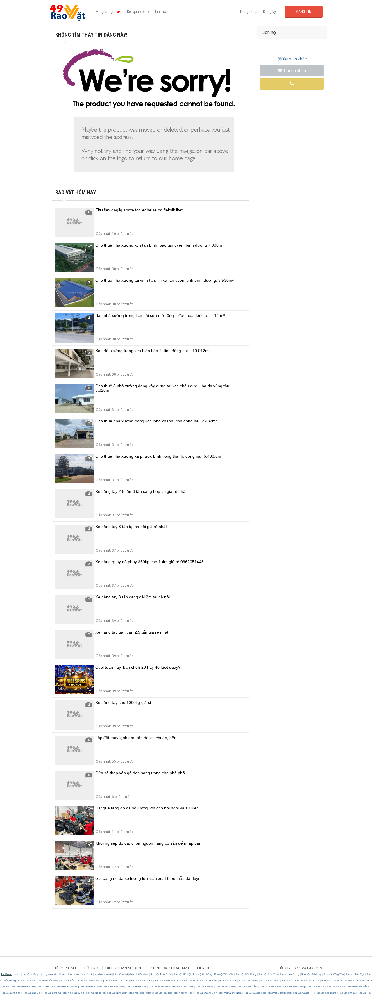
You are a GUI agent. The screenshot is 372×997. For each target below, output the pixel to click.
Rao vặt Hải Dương (332, 980)
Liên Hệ (203, 968)
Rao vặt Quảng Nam (230, 992)
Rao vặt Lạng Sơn (11, 992)
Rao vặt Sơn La (347, 992)
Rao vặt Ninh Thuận (140, 992)
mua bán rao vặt (103, 974)
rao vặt (17, 974)
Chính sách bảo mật (170, 968)
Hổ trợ (91, 968)
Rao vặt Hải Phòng (246, 974)
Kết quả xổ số (138, 12)
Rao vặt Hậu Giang (91, 986)
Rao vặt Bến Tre (70, 980)
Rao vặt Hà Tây (290, 980)
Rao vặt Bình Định (165, 980)
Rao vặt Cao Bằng (207, 980)
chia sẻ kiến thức (139, 974)
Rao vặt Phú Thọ (163, 992)
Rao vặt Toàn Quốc (161, 974)
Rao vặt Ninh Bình (117, 992)
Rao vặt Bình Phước (117, 980)
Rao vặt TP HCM (224, 974)
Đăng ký (269, 12)
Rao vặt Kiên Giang (182, 986)
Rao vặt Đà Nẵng (202, 974)
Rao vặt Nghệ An (95, 992)
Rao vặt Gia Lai (228, 980)
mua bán (67, 974)
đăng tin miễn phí (51, 974)
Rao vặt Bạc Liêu (27, 980)
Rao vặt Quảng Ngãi (255, 992)
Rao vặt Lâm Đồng (247, 986)
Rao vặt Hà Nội (182, 974)
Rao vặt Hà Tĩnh (310, 980)
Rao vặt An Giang (289, 974)
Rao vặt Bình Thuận (141, 980)
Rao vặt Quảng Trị (303, 992)
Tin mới (160, 12)
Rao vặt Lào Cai (32, 992)
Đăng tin (303, 12)
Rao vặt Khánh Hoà (159, 986)
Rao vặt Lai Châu (225, 986)
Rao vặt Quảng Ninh (279, 992)
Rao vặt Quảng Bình (206, 992)
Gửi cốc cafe (64, 968)
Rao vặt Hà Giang (248, 980)
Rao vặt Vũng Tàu (333, 974)
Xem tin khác (294, 59)
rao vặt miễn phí (32, 974)
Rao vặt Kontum (204, 986)
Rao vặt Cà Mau (186, 980)
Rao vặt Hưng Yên (136, 986)
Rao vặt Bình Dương (93, 980)
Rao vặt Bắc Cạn (355, 974)
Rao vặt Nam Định (73, 992)
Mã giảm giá (106, 12)
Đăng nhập (248, 12)
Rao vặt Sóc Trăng (326, 992)
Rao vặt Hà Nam (270, 980)
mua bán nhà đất (83, 974)
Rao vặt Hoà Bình (113, 986)
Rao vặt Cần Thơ (268, 974)
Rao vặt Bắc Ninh (48, 980)
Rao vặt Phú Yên (184, 992)
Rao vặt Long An (52, 992)
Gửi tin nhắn (294, 70)
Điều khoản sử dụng (124, 968)
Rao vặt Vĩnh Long (312, 974)
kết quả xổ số (120, 974)
